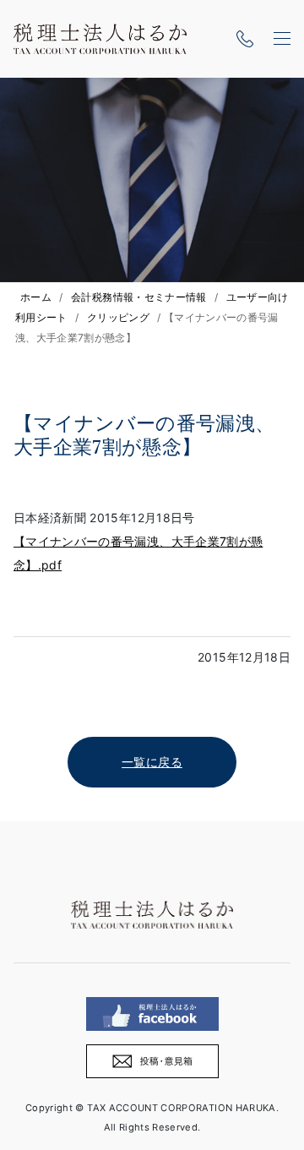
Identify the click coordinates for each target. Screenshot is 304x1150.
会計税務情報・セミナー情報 (139, 297)
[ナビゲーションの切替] (282, 39)
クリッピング (118, 317)
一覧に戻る (152, 762)
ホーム (36, 297)
